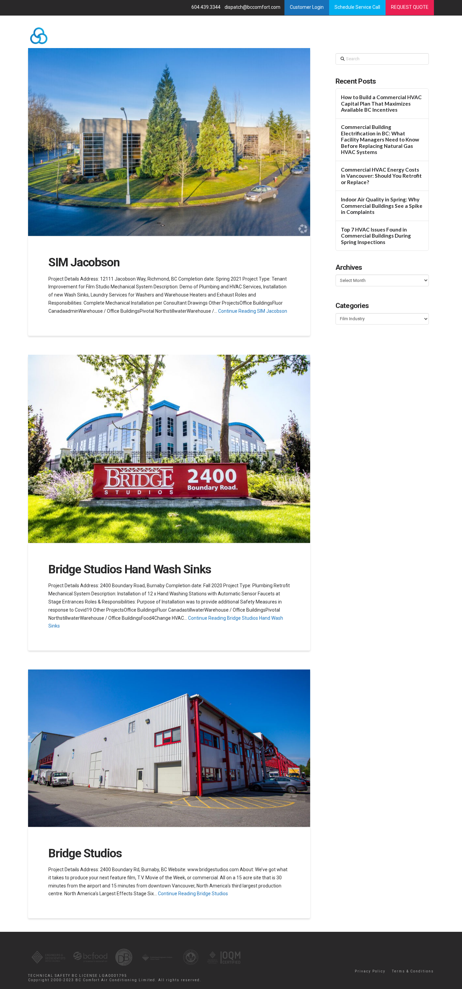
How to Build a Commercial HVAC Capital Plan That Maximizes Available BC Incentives (381, 103)
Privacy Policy (370, 971)
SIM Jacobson (83, 262)
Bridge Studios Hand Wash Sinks (129, 569)
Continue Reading (252, 311)
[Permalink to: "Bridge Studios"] (169, 748)
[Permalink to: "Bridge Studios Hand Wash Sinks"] (169, 449)
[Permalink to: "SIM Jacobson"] (169, 142)
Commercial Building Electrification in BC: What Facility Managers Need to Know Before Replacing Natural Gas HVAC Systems (380, 139)
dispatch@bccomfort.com (253, 7)
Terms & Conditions (413, 971)
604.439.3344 (206, 7)
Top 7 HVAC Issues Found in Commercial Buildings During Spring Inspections (376, 235)
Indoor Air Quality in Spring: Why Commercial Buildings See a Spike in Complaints (381, 205)
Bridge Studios (85, 853)
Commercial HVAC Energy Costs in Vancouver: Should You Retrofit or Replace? (381, 176)
